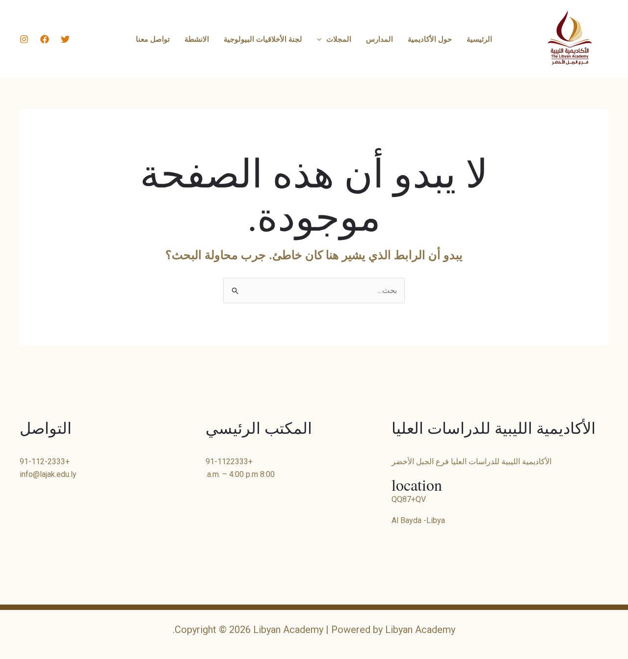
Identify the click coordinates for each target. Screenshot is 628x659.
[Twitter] (65, 39)
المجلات (338, 38)
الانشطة (196, 38)
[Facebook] (44, 39)
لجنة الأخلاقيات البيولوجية (263, 38)
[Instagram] (24, 39)
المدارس (379, 38)
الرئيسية (479, 38)
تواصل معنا (153, 38)
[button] (321, 38)
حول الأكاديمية (430, 38)
